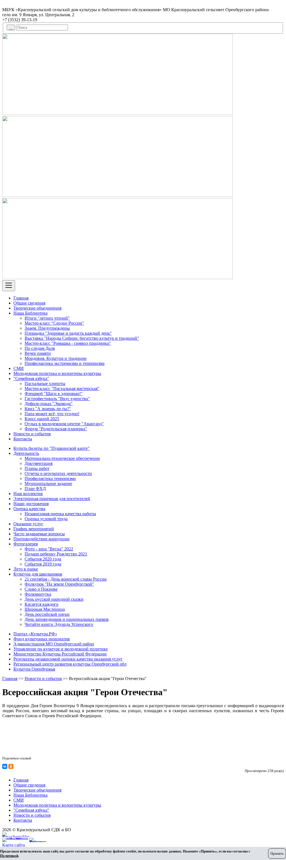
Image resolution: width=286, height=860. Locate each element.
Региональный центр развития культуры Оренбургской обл (70, 664)
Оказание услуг (28, 523)
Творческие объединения (37, 308)
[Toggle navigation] (8, 285)
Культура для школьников (37, 574)
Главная (20, 298)
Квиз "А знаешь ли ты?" (48, 408)
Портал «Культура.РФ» (35, 633)
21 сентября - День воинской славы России (66, 579)
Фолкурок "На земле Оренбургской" (59, 584)
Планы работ (37, 468)
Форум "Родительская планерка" (56, 428)
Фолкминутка (38, 594)
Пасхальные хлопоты (45, 383)
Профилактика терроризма (50, 478)
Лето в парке (25, 569)
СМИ (18, 368)
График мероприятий (33, 528)
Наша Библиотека (30, 313)
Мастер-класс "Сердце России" (54, 323)
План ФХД (35, 488)
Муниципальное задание (48, 483)
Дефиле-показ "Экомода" (49, 403)
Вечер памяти (38, 353)
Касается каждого (41, 604)
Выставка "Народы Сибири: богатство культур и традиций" (82, 338)
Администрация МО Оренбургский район (53, 644)
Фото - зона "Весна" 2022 (49, 549)
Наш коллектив (28, 493)
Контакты (22, 438)
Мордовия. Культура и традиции (56, 358)
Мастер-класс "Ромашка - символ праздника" (68, 343)
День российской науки (47, 614)
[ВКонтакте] (4, 766)
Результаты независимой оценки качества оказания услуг (68, 659)
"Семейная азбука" (31, 378)
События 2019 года (43, 564)
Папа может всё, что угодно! (52, 413)
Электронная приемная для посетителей (51, 498)
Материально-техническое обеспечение (62, 458)
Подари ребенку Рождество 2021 (56, 554)
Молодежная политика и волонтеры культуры (57, 373)
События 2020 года (43, 559)
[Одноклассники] (10, 766)
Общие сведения (29, 303)
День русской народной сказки (54, 599)
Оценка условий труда (46, 518)
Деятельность (26, 453)
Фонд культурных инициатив (41, 638)
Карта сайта (13, 845)
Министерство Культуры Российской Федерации (60, 654)
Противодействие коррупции (41, 538)
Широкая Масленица (45, 609)
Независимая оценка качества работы (60, 513)
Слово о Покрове (41, 589)
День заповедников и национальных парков (67, 619)
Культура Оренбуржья (34, 669)
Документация (39, 463)
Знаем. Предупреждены (47, 328)
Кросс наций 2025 (42, 418)
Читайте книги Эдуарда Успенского (59, 624)
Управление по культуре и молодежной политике (60, 649)
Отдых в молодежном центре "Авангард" (64, 423)
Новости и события (32, 433)
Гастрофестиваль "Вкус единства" (57, 398)
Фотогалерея (25, 543)
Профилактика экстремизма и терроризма (64, 363)
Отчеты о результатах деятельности (58, 473)
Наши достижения (31, 503)
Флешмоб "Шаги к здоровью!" (54, 393)
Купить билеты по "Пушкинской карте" (51, 448)
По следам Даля (40, 348)
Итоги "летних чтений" (47, 318)
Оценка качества (29, 508)
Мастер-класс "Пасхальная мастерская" (62, 388)
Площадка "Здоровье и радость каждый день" (68, 333)
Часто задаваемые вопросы (39, 533)
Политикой (9, 856)
